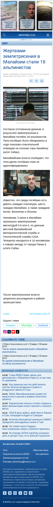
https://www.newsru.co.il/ (16, 344)
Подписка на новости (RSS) (16, 454)
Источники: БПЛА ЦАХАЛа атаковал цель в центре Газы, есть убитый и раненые (26, 434)
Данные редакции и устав (15, 458)
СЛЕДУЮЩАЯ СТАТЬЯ (38, 314)
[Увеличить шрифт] (36, 81)
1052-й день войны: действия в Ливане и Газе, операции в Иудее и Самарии (27, 414)
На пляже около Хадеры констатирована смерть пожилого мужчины (26, 427)
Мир (5, 43)
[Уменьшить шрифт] (31, 81)
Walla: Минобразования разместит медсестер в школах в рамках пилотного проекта (24, 396)
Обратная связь (41, 450)
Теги (5, 450)
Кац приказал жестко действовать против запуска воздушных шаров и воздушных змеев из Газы (24, 387)
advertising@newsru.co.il (23, 462)
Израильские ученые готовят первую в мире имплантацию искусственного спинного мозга (27, 406)
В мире (6, 314)
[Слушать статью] (45, 81)
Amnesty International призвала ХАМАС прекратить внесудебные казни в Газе (27, 420)
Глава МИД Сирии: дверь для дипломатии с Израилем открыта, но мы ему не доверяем (26, 378)
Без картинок (42, 454)
